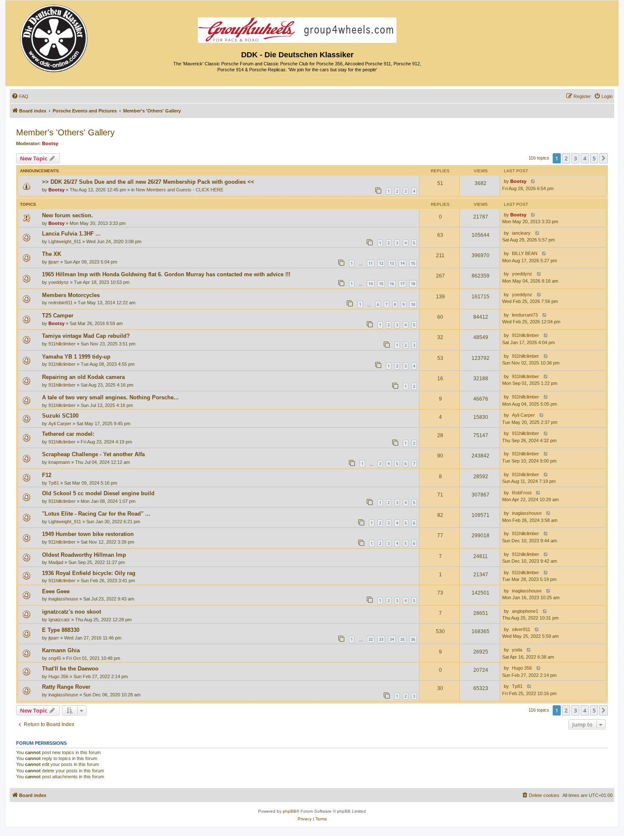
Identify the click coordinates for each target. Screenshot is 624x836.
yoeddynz (58, 282)
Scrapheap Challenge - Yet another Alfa (93, 454)
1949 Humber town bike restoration (88, 534)
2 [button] (566, 158)
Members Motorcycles (71, 295)
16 (392, 283)
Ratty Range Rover (66, 687)
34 (392, 639)
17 (402, 283)
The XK (51, 254)
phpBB (289, 811)
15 (413, 263)
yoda (517, 649)
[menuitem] (19, 96)
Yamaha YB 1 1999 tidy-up (76, 356)
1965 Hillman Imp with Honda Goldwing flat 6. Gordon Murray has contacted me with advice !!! (166, 274)
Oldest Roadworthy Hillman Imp (84, 555)
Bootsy (50, 143)
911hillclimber (62, 343)
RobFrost (521, 492)
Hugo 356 (58, 676)
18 (413, 283)
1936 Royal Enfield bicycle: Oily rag (88, 573)
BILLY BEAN (524, 253)
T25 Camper (57, 315)
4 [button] (584, 158)
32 (370, 639)
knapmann (59, 462)
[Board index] (54, 36)
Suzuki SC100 (60, 415)
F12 (46, 475)
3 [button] (575, 158)
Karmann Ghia (61, 650)
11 (370, 263)
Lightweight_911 (64, 241)
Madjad (55, 562)
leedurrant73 (525, 314)
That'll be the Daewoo (70, 668)
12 (381, 263)
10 (413, 304)
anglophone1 (525, 611)
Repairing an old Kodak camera (83, 377)
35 (402, 639)
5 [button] (594, 158)
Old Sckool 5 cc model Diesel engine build (98, 493)
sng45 (54, 658)
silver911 (521, 629)
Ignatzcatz (59, 619)
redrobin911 (60, 302)
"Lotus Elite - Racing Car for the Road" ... (96, 514)
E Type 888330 (60, 630)
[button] (603, 158)
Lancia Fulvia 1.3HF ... (71, 233)
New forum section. (67, 215)
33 (381, 639)
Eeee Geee (56, 591)
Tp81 (53, 482)
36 (413, 639)
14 (402, 263)
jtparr (53, 261)
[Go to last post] (531, 181)
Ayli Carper (59, 423)
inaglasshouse (527, 513)
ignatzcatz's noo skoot (71, 612)
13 (392, 263)
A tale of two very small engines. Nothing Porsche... (110, 397)
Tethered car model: (68, 434)
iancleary (521, 233)
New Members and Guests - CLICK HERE (179, 189)
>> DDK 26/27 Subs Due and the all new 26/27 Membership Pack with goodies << (148, 182)
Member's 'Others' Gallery (65, 132)
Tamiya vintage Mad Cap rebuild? (86, 336)
